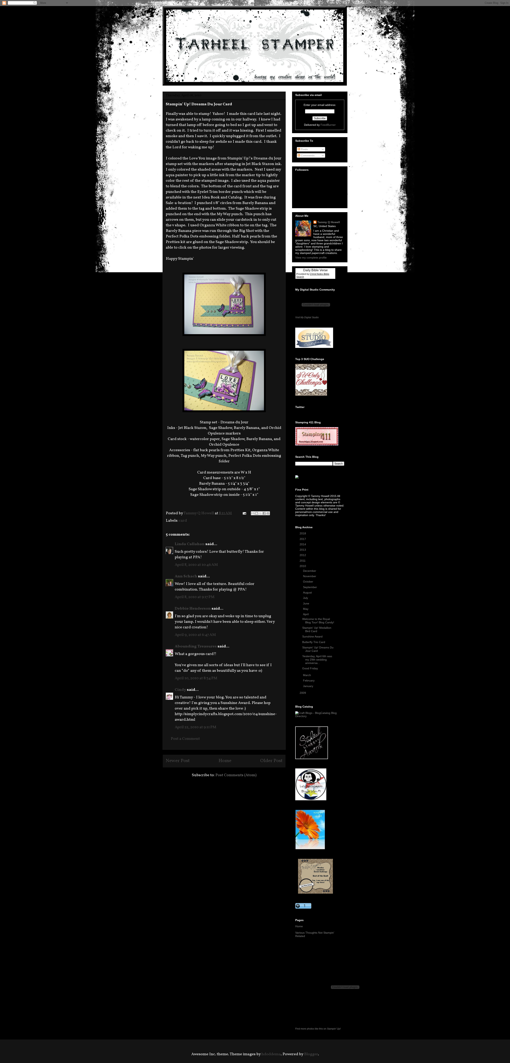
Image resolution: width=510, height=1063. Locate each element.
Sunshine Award (312, 636)
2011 (303, 560)
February (309, 680)
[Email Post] (244, 513)
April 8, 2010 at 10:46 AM (196, 565)
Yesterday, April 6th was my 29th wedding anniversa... (317, 660)
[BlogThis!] (257, 513)
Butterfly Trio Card (313, 642)
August (308, 592)
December (310, 570)
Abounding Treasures (196, 646)
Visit (307, 317)
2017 (303, 539)
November (310, 576)
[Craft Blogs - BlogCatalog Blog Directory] (319, 716)
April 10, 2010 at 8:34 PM (196, 678)
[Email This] (253, 513)
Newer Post (178, 760)
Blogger (311, 1054)
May (306, 608)
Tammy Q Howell (328, 222)
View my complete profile (311, 257)
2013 (303, 549)
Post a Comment (185, 739)
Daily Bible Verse (315, 270)
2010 (303, 566)
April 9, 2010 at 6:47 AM (195, 635)
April (306, 614)
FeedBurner (328, 124)
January (308, 686)
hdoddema (271, 1054)
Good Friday (310, 668)
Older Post (271, 760)
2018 (303, 533)
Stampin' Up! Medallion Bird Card (316, 629)
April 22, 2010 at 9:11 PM (195, 727)
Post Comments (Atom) (236, 775)
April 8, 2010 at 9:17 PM (195, 597)
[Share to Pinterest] (268, 513)
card (183, 520)
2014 (303, 544)
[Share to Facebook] (264, 513)
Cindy (180, 690)
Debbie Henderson (193, 608)
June (306, 603)
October (308, 581)
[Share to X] (260, 513)
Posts (304, 149)
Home (225, 760)
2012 (303, 555)
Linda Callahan (190, 544)
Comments (307, 155)
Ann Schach (186, 576)
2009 (303, 692)
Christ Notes (317, 274)
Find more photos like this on (318, 1028)
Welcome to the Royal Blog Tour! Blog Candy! (318, 620)
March (307, 675)
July (306, 597)
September (310, 587)
